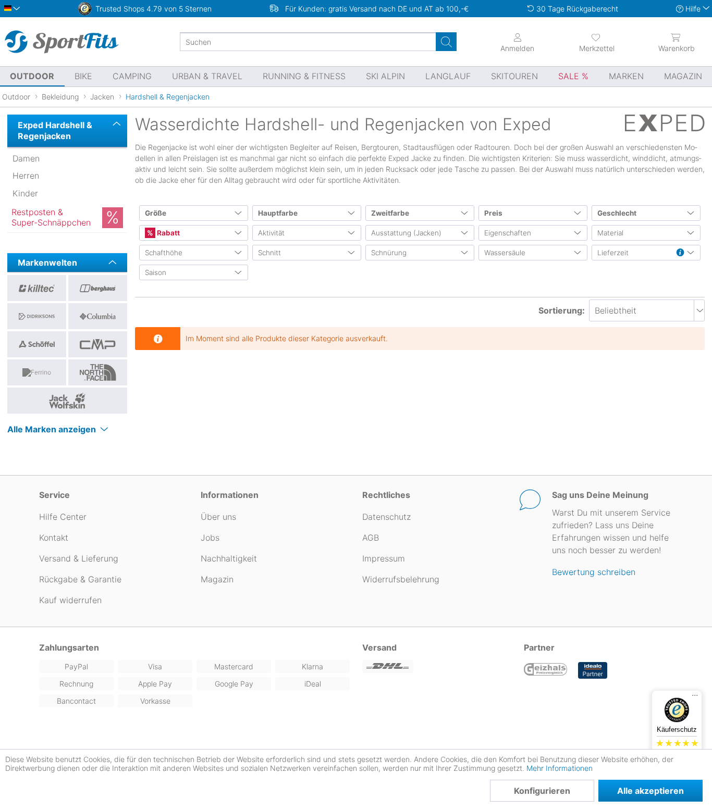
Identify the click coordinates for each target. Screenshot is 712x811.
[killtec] (36, 288)
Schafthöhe (163, 252)
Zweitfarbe (390, 213)
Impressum (383, 558)
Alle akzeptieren (650, 790)
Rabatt (167, 233)
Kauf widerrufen (70, 600)
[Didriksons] (36, 316)
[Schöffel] (36, 344)
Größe (155, 213)
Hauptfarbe (278, 213)
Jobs (210, 537)
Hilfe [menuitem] (693, 8)
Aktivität (271, 233)
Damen (26, 158)
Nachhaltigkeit (229, 558)
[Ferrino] (36, 372)
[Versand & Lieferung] (436, 666)
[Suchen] (446, 41)
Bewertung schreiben (593, 572)
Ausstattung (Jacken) (406, 233)
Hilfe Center (63, 516)
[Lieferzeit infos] (680, 253)
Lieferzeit (613, 252)
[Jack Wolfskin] (67, 400)
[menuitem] (597, 41)
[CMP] (97, 344)
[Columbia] (97, 316)
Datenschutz (386, 516)
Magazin (217, 579)
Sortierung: (561, 310)
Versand (379, 647)
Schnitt (269, 252)
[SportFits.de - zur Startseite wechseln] (61, 41)
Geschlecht (616, 213)
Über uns (218, 516)
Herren (26, 175)
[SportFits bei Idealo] (592, 670)
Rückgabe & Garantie (80, 579)
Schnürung (389, 252)
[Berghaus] (97, 288)
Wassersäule (504, 252)
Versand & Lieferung (78, 558)
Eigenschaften (507, 233)
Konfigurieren (542, 790)
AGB (370, 537)
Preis (493, 213)
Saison (155, 272)
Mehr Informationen (559, 768)
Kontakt (53, 537)
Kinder (25, 193)
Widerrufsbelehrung (400, 579)
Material (610, 233)
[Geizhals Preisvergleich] (546, 670)
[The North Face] (97, 372)
